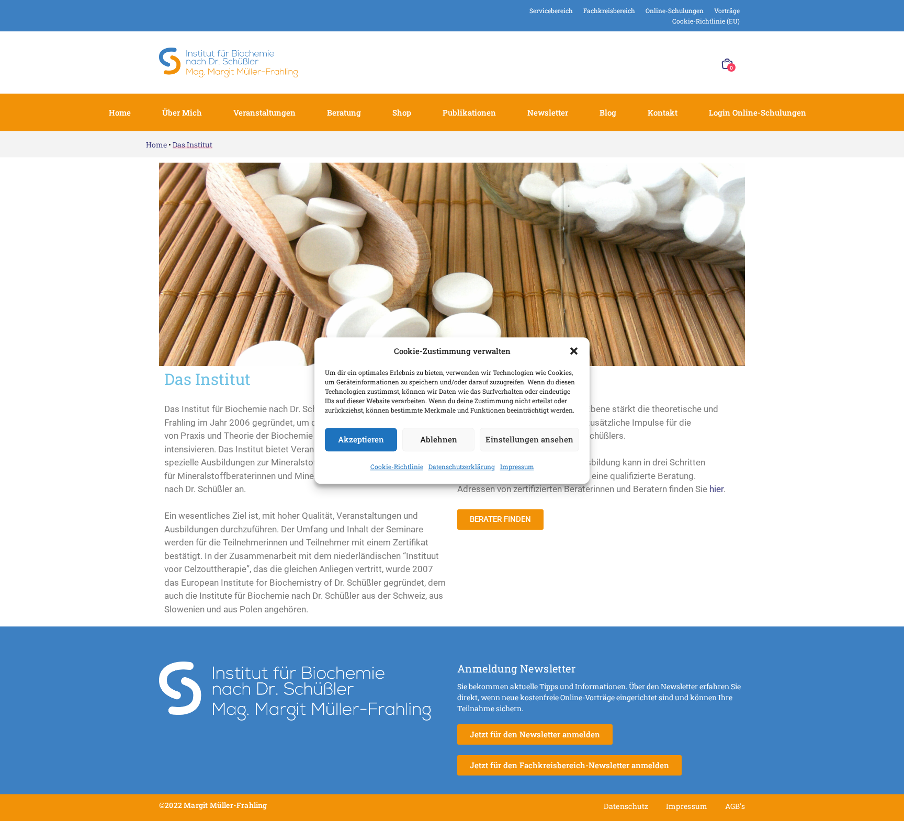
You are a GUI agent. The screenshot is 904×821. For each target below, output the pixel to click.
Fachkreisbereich (609, 10)
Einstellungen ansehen (529, 439)
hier (716, 489)
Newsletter (547, 112)
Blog (608, 112)
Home (120, 112)
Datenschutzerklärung (461, 466)
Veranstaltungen (264, 112)
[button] (574, 351)
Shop (401, 112)
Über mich (182, 112)
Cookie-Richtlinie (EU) (706, 21)
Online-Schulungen (675, 10)
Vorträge (727, 10)
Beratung (344, 112)
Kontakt (662, 112)
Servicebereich (551, 10)
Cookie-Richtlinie (396, 466)
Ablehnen (438, 439)
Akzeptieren (361, 439)
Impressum (517, 466)
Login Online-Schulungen (757, 112)
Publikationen (469, 112)
